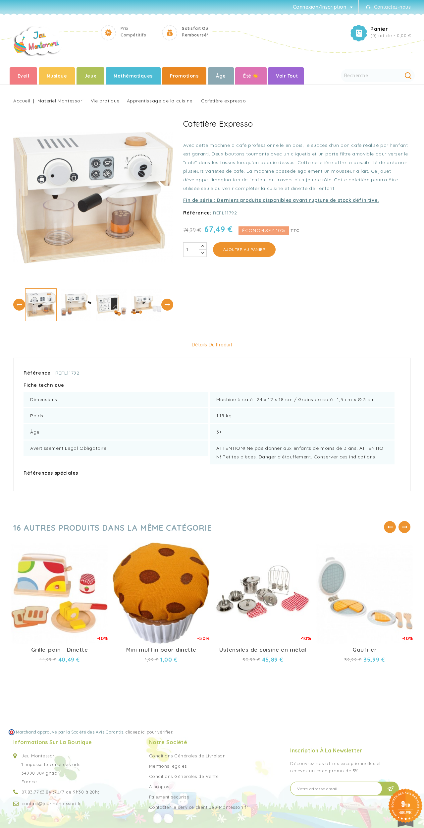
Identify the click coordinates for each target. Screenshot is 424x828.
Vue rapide (97, 545)
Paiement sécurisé (169, 796)
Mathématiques (133, 76)
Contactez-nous (392, 7)
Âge (221, 76)
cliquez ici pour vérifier (149, 732)
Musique (57, 76)
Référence (37, 373)
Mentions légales (168, 766)
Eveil (23, 76)
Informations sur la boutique (52, 742)
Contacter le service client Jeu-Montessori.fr (198, 807)
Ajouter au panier (244, 249)
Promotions (184, 76)
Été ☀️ (251, 76)
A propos (159, 786)
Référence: (197, 213)
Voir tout (287, 76)
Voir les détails (97, 557)
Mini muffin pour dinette (161, 650)
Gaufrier (364, 650)
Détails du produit (212, 345)
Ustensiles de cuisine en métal (262, 650)
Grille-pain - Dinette (59, 650)
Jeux (90, 76)
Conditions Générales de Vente (184, 776)
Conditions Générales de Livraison (187, 755)
